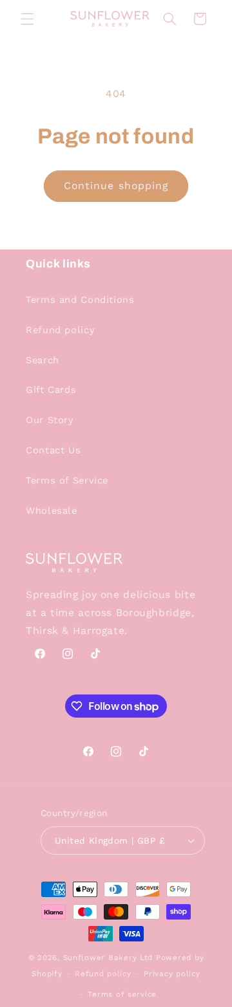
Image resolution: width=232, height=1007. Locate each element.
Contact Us (53, 450)
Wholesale (51, 510)
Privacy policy (172, 973)
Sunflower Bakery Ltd (108, 957)
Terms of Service (67, 480)
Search (42, 360)
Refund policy (60, 330)
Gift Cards (51, 389)
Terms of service (122, 994)
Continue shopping (116, 185)
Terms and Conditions (80, 299)
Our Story (50, 420)
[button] (27, 18)
